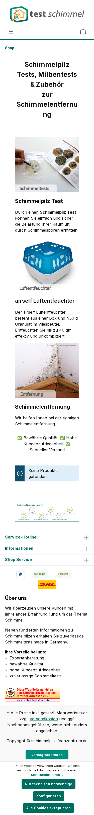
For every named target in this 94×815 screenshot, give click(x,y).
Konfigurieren (48, 796)
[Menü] (11, 32)
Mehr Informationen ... (47, 775)
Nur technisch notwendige (48, 784)
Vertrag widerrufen (47, 755)
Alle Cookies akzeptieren (48, 808)
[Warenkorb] (83, 32)
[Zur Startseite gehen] (47, 14)
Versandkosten (44, 718)
